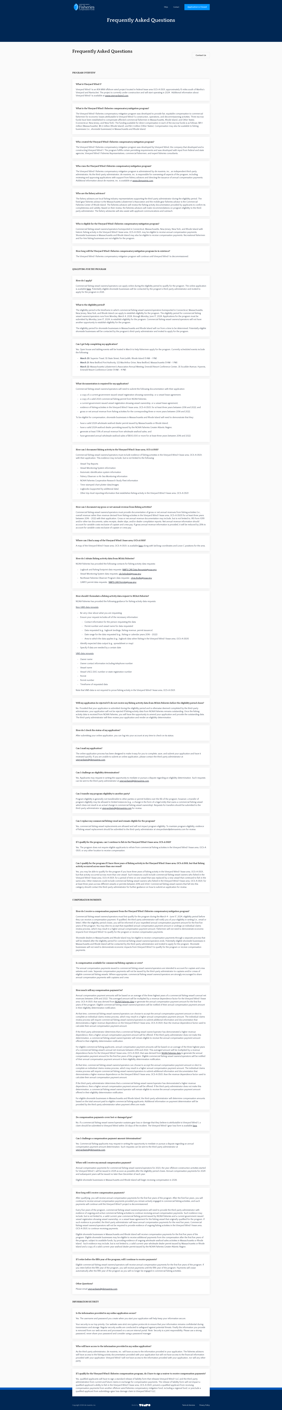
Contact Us (201, 55)
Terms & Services (188, 1405)
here (89, 289)
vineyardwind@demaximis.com (117, 808)
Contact (176, 7)
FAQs (166, 7)
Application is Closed (197, 7)
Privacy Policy (204, 1405)
